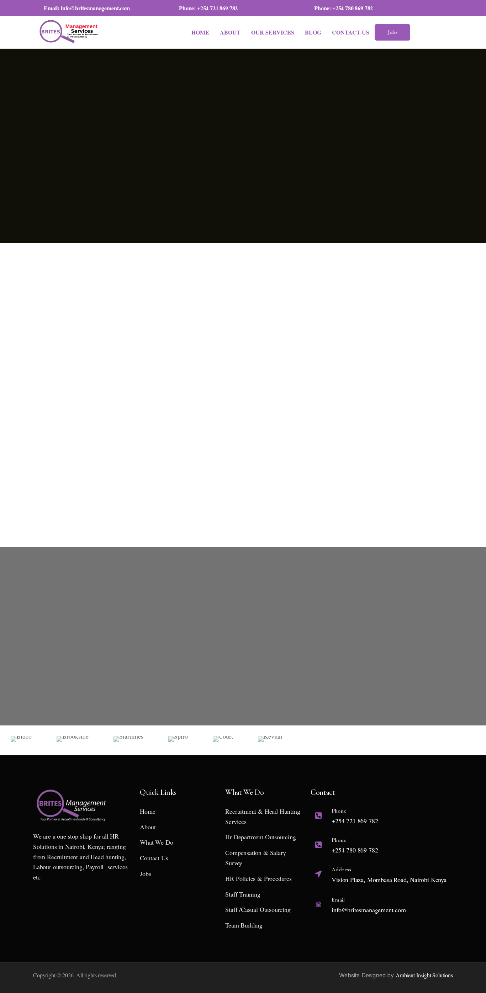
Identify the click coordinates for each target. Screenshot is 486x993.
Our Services (272, 32)
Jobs (392, 32)
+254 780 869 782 (352, 8)
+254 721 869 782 (217, 8)
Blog (313, 32)
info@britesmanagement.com (95, 8)
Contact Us (350, 32)
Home (200, 32)
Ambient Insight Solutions (424, 975)
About (230, 32)
